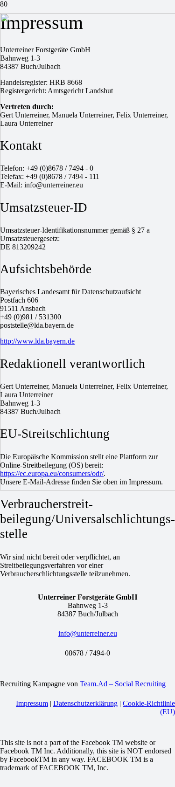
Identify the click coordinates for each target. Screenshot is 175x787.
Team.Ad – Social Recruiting (123, 684)
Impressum (32, 703)
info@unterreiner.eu (87, 633)
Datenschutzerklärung (85, 703)
